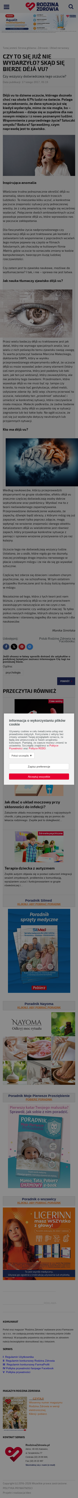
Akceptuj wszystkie (39, 776)
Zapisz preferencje (39, 766)
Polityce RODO (37, 748)
